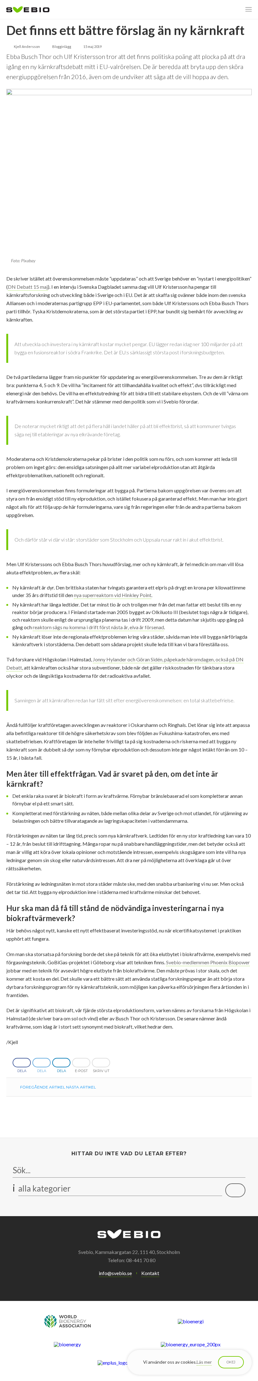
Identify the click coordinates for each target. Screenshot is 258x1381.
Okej (231, 1362)
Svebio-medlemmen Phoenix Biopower (208, 962)
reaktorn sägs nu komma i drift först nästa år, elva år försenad (98, 627)
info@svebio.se (115, 1273)
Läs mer (204, 1362)
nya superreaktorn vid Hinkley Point (112, 595)
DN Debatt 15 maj (28, 287)
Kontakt (150, 1273)
